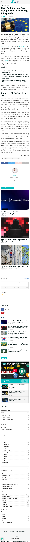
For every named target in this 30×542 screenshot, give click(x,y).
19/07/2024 (11, 16)
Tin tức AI (4, 504)
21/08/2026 (4, 215)
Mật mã (5, 437)
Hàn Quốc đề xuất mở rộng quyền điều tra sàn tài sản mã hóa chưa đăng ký (15, 267)
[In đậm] (2, 287)
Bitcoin (5, 442)
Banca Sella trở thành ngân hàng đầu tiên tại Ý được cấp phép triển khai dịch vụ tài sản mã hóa (14, 81)
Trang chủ (3, 5)
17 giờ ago (10, 323)
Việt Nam (4, 479)
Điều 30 (6, 60)
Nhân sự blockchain (6, 470)
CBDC (3, 514)
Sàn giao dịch (7, 456)
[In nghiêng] (4, 287)
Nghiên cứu (5, 462)
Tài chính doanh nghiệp (8, 419)
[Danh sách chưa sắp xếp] (11, 287)
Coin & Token (7, 446)
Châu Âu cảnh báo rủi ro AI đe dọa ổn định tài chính (15, 74)
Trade (5, 458)
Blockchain (6, 444)
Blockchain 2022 (5, 410)
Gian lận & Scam (6, 475)
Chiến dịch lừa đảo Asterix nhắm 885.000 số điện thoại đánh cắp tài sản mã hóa (14, 240)
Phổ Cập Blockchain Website (16, 537)
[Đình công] (7, 287)
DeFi (5, 448)
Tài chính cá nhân (6, 417)
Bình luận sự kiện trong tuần (9, 498)
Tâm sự (3, 491)
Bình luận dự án (6, 496)
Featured (3, 422)
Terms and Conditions (20, 531)
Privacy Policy (15, 533)
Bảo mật (6, 432)
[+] (19, 287)
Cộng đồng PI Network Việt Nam (10, 484)
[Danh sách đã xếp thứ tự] (9, 287)
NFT (3, 520)
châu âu (6, 158)
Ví (4, 460)
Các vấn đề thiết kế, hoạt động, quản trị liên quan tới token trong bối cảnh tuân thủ (18, 344)
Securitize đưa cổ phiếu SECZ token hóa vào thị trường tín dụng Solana (14, 213)
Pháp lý (3, 473)
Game (3, 516)
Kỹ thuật (6, 436)
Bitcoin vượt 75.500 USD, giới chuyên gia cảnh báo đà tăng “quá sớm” (18, 350)
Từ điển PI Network (7, 488)
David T (4, 16)
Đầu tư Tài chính (6, 415)
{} (17, 287)
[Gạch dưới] (6, 287)
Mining (5, 454)
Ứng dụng (4, 512)
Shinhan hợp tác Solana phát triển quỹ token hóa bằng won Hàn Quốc (17, 338)
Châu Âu (21, 46)
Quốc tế (4, 477)
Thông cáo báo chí (6, 46)
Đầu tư (3, 412)
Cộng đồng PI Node (7, 486)
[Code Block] (14, 287)
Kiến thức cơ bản (6, 440)
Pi (1, 482)
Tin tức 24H (8, 5)
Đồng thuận (7, 450)
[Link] (16, 287)
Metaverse (4, 468)
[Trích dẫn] (12, 287)
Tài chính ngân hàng (7, 522)
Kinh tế (4, 518)
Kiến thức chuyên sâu (7, 429)
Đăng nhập (26, 278)
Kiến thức (3, 427)
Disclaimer (12, 531)
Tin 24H (4, 502)
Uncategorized (5, 509)
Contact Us (6, 531)
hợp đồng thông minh (14, 158)
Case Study (6, 464)
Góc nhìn (3, 424)
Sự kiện (4, 500)
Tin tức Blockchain (7, 506)
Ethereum (6, 452)
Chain (5, 433)
